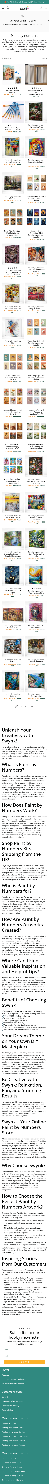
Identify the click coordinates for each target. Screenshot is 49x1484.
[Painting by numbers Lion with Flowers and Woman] (36, 254)
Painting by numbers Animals (13, 1441)
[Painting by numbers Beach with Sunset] (13, 502)
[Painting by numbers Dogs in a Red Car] (36, 293)
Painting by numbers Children (13, 1432)
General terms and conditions (13, 1379)
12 (32, 707)
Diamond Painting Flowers (12, 1480)
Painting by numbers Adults (12, 1427)
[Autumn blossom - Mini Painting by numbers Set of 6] (13, 397)
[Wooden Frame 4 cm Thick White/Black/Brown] (36, 74)
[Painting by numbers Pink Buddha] (36, 612)
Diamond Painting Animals (12, 1476)
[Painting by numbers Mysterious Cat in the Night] (13, 575)
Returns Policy (7, 1410)
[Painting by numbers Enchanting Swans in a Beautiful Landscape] (13, 539)
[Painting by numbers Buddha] (13, 681)
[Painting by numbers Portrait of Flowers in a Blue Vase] (36, 466)
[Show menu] (3, 7)
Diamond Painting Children (12, 1467)
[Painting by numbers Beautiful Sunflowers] (13, 293)
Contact (5, 1397)
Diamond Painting (9, 1458)
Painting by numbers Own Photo (14, 1436)
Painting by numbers (10, 1423)
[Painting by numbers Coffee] (13, 646)
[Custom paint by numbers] (13, 74)
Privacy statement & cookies (13, 1384)
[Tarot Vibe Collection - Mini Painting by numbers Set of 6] (13, 218)
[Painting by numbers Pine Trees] (13, 183)
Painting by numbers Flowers (13, 1445)
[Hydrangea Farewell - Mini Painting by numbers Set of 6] (36, 397)
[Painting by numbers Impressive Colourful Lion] (36, 147)
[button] (7, 7)
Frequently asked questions (12, 1401)
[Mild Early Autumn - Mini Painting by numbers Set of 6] (13, 431)
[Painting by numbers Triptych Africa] (13, 612)
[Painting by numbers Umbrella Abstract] (13, 147)
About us (5, 1375)
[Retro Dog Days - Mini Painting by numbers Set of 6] (36, 362)
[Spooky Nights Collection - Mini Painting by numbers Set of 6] (36, 218)
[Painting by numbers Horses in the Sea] (36, 646)
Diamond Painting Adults (11, 1462)
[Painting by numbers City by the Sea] (36, 681)
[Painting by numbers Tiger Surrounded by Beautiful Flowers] (13, 254)
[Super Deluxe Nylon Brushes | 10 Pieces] (13, 112)
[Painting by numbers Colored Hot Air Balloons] (36, 502)
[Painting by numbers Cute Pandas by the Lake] (36, 539)
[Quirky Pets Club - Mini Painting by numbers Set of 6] (36, 328)
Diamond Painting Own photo (13, 1471)
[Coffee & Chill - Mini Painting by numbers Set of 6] (13, 362)
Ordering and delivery (10, 1405)
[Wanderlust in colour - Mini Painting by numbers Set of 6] (13, 466)
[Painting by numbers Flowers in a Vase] (36, 112)
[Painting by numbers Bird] (13, 328)
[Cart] (45, 7)
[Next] (40, 707)
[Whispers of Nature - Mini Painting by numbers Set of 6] (36, 431)
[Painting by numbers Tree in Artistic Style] (36, 575)
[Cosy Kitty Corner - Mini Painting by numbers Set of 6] (36, 183)
